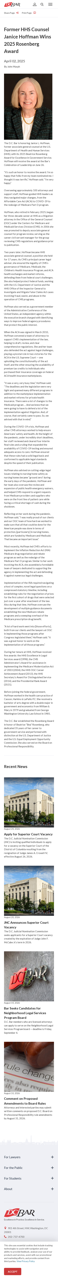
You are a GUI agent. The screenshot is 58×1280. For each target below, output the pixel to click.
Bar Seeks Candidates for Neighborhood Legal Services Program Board (25, 1013)
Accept (13, 1271)
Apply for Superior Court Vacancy (28, 834)
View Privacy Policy (26, 1261)
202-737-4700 (16, 1236)
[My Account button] (35, 4)
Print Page (27, 13)
